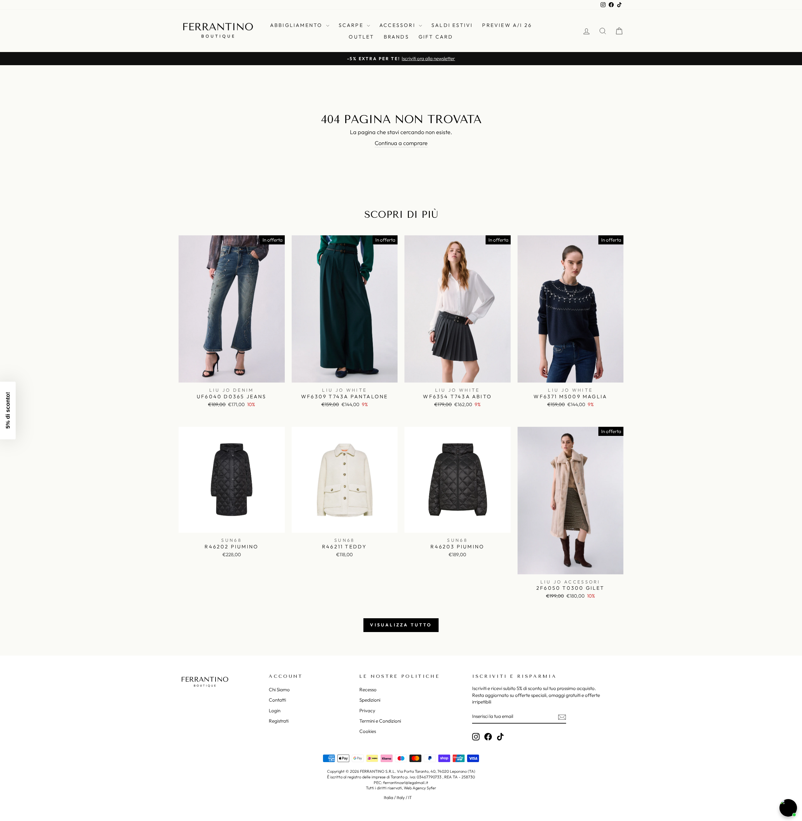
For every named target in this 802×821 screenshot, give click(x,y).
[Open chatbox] (788, 808)
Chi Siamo (279, 690)
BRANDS (396, 37)
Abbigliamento (297, 25)
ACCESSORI (398, 25)
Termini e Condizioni (380, 721)
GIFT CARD (436, 37)
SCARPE (352, 25)
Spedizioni (369, 700)
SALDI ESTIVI (452, 25)
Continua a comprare (401, 143)
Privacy (367, 711)
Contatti (277, 700)
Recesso (368, 690)
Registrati (279, 721)
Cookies (367, 731)
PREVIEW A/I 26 (507, 25)
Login (274, 711)
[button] (8, 410)
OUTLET (361, 37)
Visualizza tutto (401, 625)
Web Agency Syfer (420, 787)
